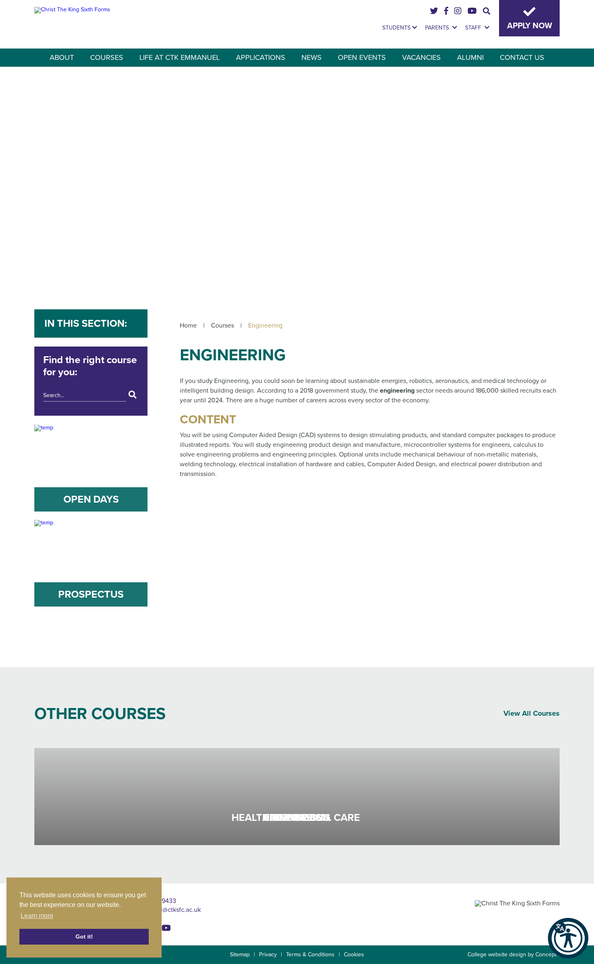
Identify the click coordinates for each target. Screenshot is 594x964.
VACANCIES (421, 57)
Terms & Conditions (310, 954)
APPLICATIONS (260, 57)
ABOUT (62, 57)
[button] (568, 938)
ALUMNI (470, 57)
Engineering (265, 325)
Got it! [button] (84, 936)
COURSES (106, 57)
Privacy (268, 954)
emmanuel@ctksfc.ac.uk (167, 910)
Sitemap (240, 954)
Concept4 (547, 954)
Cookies (354, 954)
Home (188, 325)
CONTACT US (522, 57)
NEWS (311, 57)
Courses (222, 325)
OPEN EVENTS (362, 57)
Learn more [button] (37, 915)
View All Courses (531, 713)
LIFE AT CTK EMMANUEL (179, 57)
